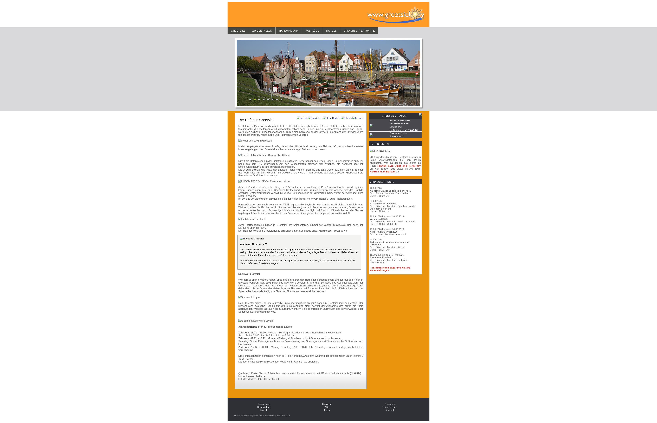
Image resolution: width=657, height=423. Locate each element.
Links (327, 410)
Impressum (264, 403)
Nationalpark (288, 30)
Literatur (327, 403)
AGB (327, 407)
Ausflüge (312, 30)
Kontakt (264, 410)
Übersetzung (390, 407)
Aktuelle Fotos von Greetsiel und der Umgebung (400, 123)
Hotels (331, 30)
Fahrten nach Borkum (382, 171)
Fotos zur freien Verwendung (399, 135)
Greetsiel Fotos (394, 116)
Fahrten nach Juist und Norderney (399, 166)
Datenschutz (264, 407)
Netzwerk (390, 403)
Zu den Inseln (262, 30)
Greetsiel (238, 30)
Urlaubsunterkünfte (359, 30)
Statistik (389, 410)
